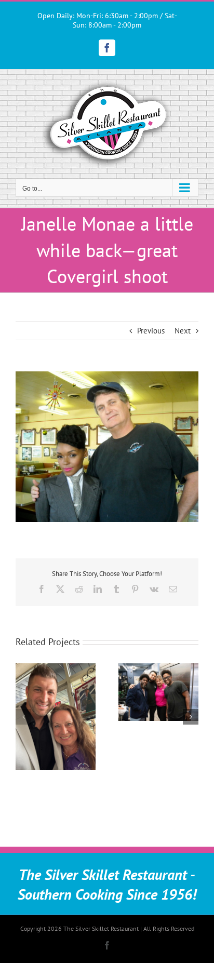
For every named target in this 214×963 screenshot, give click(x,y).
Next (183, 331)
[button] (23, 717)
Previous (151, 331)
